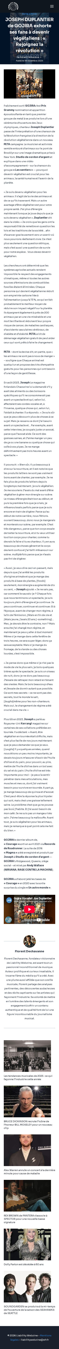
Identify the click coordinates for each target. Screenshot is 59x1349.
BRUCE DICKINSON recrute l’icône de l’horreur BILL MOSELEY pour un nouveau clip (28, 1124)
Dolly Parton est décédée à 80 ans (24, 1264)
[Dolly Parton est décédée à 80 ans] (29, 1244)
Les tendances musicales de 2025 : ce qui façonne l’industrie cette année (28, 1077)
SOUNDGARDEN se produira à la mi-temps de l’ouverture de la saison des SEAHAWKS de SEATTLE (29, 1310)
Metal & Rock (29, 14)
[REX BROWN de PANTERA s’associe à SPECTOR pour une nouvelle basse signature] (29, 1196)
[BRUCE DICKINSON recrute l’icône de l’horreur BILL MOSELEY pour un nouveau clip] (29, 1101)
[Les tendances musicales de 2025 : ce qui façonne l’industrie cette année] (29, 1056)
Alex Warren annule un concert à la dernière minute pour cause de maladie (29, 1172)
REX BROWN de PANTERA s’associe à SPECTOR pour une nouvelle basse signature (25, 1219)
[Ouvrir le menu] (51, 6)
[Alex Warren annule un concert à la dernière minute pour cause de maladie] (29, 1150)
